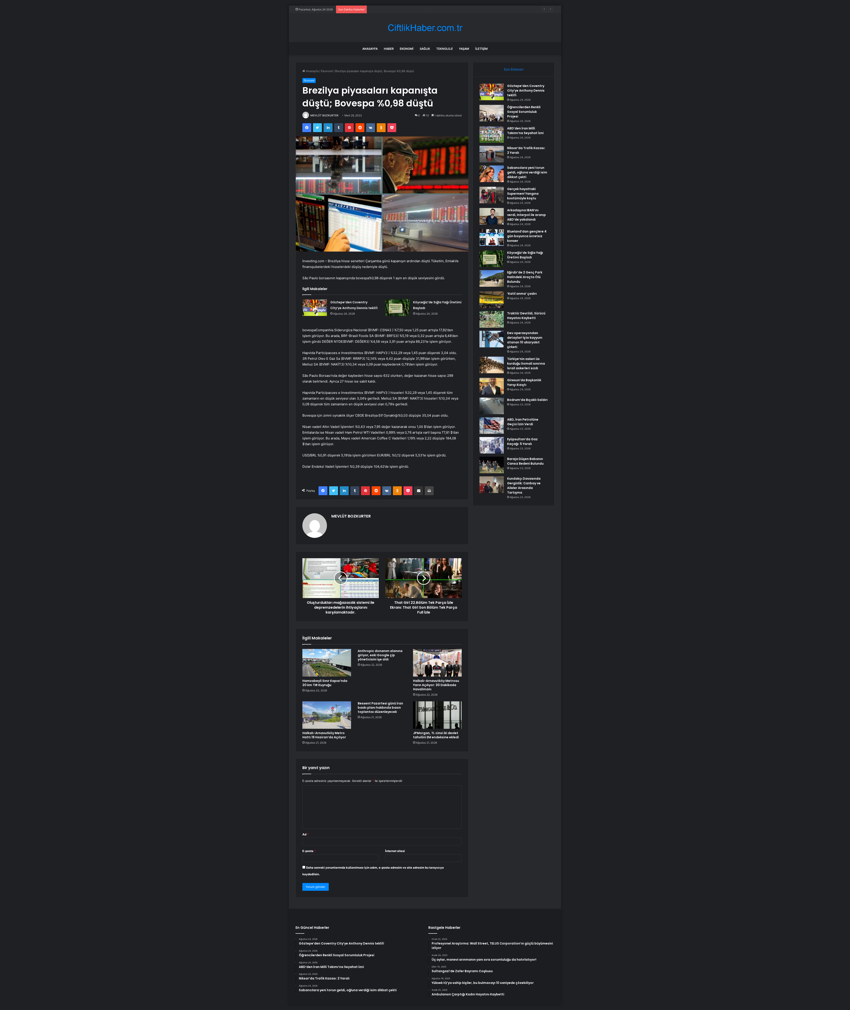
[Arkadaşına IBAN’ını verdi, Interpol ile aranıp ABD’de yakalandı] (491, 216)
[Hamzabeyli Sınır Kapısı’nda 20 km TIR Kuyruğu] (326, 662)
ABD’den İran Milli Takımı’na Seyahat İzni (396, 9)
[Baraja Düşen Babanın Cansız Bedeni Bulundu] (491, 465)
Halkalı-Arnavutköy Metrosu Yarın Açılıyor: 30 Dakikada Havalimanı (436, 685)
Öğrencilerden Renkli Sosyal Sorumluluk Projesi (524, 112)
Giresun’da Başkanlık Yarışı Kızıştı (524, 382)
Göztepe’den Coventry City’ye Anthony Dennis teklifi (526, 90)
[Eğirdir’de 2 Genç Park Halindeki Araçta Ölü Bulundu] (491, 278)
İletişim (481, 48)
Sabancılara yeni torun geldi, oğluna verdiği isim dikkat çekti (527, 172)
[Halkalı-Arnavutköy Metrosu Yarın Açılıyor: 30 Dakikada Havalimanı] (437, 662)
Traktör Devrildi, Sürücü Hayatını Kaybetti (526, 315)
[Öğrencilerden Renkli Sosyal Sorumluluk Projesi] (491, 113)
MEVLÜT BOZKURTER (324, 115)
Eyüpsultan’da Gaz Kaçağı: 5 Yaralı (522, 441)
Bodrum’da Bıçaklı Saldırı (527, 400)
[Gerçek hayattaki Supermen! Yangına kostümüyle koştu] (491, 195)
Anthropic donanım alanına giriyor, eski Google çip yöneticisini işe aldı (380, 655)
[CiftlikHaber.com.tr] (425, 27)
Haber (389, 48)
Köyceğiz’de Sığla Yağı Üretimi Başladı (525, 255)
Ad (305, 834)
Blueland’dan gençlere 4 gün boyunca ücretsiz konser (527, 236)
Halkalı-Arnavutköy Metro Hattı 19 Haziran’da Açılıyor (324, 735)
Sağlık (425, 48)
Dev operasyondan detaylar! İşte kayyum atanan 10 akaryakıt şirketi (524, 340)
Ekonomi (406, 48)
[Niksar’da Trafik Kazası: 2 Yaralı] (491, 154)
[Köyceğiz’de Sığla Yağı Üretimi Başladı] (397, 307)
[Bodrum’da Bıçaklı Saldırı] (491, 406)
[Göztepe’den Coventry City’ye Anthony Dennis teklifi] (315, 307)
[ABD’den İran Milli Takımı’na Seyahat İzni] (491, 134)
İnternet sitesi (395, 851)
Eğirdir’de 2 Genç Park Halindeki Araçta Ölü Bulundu (524, 277)
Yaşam (464, 48)
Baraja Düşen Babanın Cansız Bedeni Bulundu (525, 461)
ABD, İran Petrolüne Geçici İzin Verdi (522, 421)
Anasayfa (370, 48)
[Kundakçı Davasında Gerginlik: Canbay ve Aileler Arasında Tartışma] (491, 484)
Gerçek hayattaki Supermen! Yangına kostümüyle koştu (523, 193)
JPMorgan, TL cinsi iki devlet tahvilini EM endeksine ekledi (436, 735)
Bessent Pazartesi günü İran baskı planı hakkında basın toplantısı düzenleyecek (380, 707)
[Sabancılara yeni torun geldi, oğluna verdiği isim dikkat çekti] (491, 173)
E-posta (309, 851)
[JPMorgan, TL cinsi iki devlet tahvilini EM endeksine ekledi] (437, 715)
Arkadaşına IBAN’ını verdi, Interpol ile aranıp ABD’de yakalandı (526, 215)
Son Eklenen (514, 69)
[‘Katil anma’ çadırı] (491, 299)
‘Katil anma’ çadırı (522, 293)
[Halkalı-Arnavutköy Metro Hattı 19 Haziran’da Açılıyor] (326, 715)
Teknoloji (444, 48)
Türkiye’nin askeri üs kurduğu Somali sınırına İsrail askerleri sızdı (526, 363)
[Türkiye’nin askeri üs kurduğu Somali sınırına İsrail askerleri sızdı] (491, 365)
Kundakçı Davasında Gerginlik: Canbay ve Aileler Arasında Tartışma (524, 485)
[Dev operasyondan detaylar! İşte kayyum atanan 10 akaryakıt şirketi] (491, 339)
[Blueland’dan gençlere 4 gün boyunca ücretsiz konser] (491, 237)
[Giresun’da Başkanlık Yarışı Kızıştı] (491, 386)
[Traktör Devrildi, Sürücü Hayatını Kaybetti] (491, 319)
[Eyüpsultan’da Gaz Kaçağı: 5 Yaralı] (491, 445)
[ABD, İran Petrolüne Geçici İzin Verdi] (491, 425)
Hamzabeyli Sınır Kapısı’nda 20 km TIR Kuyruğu (324, 683)
